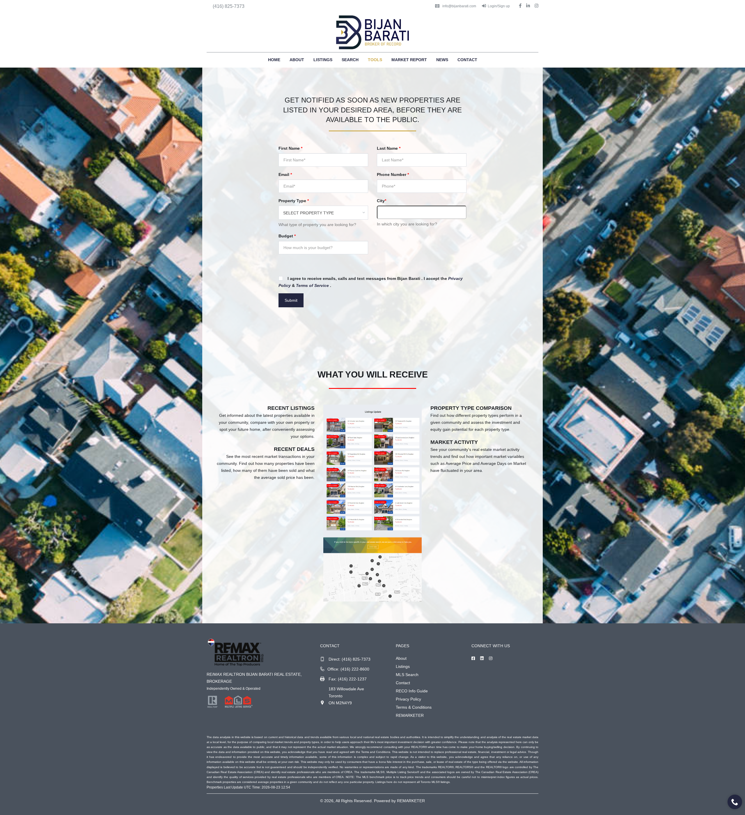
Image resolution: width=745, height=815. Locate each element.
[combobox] (323, 213)
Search (350, 59)
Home (274, 59)
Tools (375, 59)
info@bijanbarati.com (459, 6)
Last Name (388, 148)
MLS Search (407, 674)
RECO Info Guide (412, 691)
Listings (322, 59)
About (297, 59)
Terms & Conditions (414, 707)
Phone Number (393, 174)
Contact (467, 59)
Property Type (294, 200)
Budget (287, 236)
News (442, 59)
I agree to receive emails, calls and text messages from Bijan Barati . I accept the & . (371, 282)
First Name (290, 148)
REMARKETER (410, 715)
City (381, 200)
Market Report (409, 59)
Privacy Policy (408, 699)
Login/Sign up (499, 6)
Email (285, 174)
